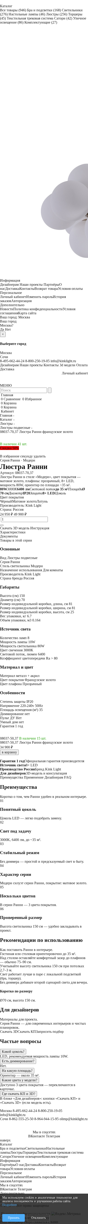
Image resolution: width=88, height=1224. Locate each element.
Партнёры (51, 284)
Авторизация (21, 301)
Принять (13, 1217)
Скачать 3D (9, 1031)
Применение (34, 777)
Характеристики (12, 532)
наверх (5, 1140)
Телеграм (53, 1136)
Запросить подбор (50, 1031)
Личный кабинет (13, 297)
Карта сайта (27, 313)
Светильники (35, 1148)
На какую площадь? (17, 1071)
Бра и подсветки (44, 10)
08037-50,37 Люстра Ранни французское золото (36, 742)
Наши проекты (31, 284)
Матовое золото (24, 501)
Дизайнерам (9, 284)
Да (2, 329)
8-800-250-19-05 (37, 361)
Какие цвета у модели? (19, 1080)
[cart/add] (2, 525)
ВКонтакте (36, 1136)
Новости (6, 309)
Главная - (7, 415)
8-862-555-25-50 (21, 1119)
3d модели (67, 365)
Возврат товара (46, 289)
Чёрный (6, 501)
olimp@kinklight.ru (74, 1119)
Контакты (27, 289)
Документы (9, 536)
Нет (8, 329)
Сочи (4, 357)
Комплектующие (40, 22)
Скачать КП (27, 1031)
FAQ (67, 777)
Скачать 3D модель (14, 528)
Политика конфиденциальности (38, 309)
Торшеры (30, 1152)
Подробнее (9, 1205)
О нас (20, 1165)
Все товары (13, 10)
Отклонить (38, 1217)
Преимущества (11, 777)
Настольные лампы (27, 14)
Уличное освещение (26, 1156)
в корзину (9, 752)
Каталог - (7, 419)
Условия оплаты (70, 289)
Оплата (82, 365)
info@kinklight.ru (63, 361)
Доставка (12, 289)
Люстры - (7, 423)
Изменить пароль (39, 297)
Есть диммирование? (18, 1061)
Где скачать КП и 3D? (18, 1094)
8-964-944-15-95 (46, 1119)
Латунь (42, 501)
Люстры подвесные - (16, 428)
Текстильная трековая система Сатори (39, 18)
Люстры (56, 14)
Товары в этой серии (16, 540)
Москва (24, 317)
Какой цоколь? (13, 1051)
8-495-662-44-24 (12, 361)
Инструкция (39, 528)
